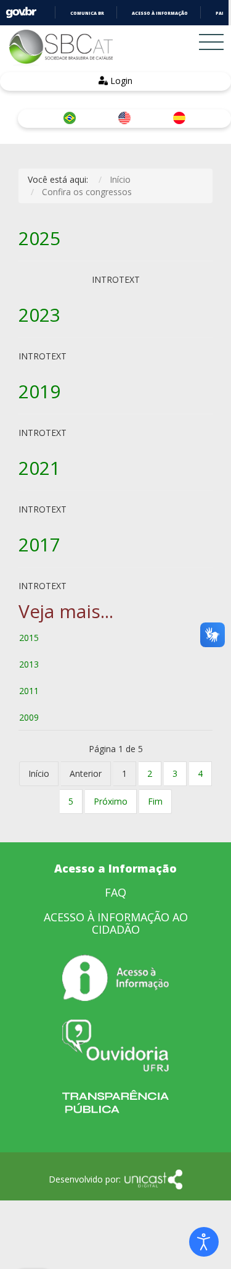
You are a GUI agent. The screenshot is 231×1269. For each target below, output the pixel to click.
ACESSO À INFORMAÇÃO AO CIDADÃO (116, 923)
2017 (39, 544)
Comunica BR (87, 13)
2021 (39, 467)
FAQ (115, 892)
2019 (39, 391)
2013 (29, 664)
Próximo (111, 801)
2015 (29, 637)
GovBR (21, 13)
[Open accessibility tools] (204, 1242)
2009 (29, 717)
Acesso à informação (160, 13)
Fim (155, 801)
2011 (29, 691)
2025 (39, 238)
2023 (39, 314)
